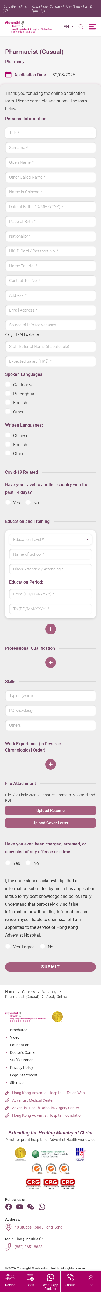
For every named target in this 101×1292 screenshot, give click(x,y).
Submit (50, 966)
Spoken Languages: (24, 374)
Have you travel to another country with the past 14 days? (46, 488)
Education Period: (26, 582)
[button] (68, 27)
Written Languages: (24, 425)
